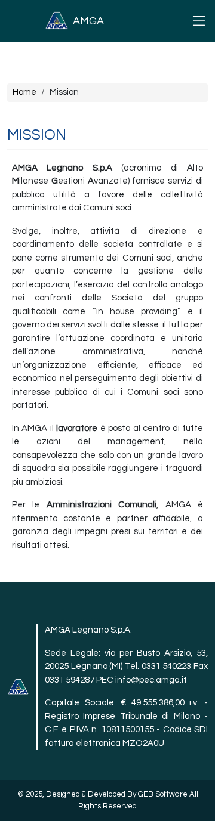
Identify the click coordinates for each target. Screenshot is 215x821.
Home (24, 92)
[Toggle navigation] (199, 21)
